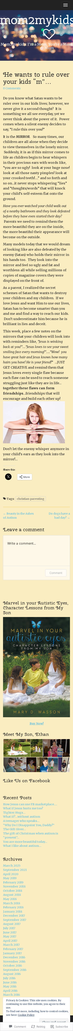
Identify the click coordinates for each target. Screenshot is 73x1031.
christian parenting (30, 499)
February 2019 (13, 882)
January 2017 (12, 953)
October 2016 (12, 965)
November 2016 (14, 961)
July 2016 (9, 978)
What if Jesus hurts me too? (23, 808)
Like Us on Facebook (26, 781)
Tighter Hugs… (14, 812)
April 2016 (10, 991)
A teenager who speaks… (21, 821)
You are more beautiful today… (25, 842)
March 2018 (11, 903)
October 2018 (12, 891)
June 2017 (9, 932)
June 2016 (10, 982)
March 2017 (11, 945)
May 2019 (9, 878)
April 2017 (10, 941)
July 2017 (9, 928)
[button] (16, 748)
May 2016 (9, 986)
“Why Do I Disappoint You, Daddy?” (28, 825)
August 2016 (12, 974)
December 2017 (14, 915)
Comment (55, 573)
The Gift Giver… (14, 829)
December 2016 (14, 957)
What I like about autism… (22, 846)
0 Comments (11, 88)
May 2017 (9, 936)
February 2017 (13, 949)
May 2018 (10, 899)
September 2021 (15, 870)
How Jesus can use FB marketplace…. (30, 804)
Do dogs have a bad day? (59, 515)
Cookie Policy (26, 1014)
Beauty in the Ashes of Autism (18, 515)
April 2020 (10, 874)
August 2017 (11, 924)
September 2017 (14, 920)
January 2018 (12, 911)
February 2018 (13, 907)
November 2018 (14, 886)
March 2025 (11, 865)
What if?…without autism (21, 816)
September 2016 (14, 970)
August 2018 (12, 895)
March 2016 (11, 995)
